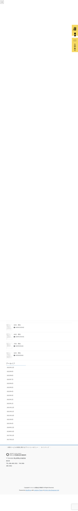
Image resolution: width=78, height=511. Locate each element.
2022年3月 (10, 395)
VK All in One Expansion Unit (51, 490)
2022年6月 (10, 383)
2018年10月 (10, 431)
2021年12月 (10, 407)
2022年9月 (10, 371)
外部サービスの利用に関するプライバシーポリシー (23, 447)
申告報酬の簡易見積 (75, 32)
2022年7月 (10, 379)
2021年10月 (10, 415)
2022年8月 (10, 375)
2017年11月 (10, 439)
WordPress (28, 490)
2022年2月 (10, 399)
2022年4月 (10, 391)
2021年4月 (10, 423)
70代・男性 (17, 343)
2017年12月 (10, 435)
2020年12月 (10, 427)
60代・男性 (17, 325)
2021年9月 (10, 419)
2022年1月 (10, 403)
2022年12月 (10, 367)
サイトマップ (45, 447)
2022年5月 (10, 387)
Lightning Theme (38, 490)
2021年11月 (10, 411)
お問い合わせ (75, 46)
